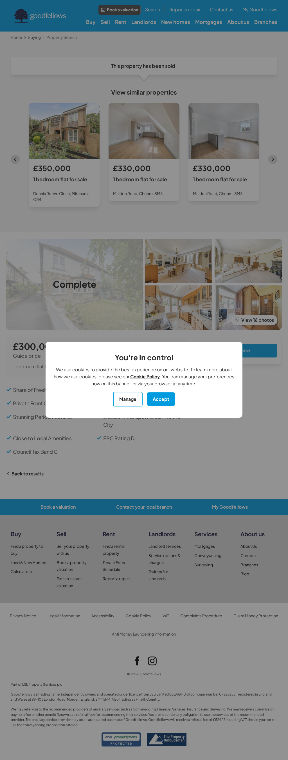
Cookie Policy (145, 376)
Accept (161, 399)
